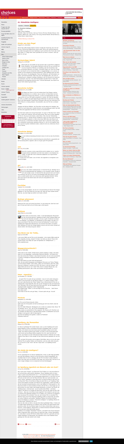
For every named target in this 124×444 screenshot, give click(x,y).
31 (2, 120)
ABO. (2, 49)
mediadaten (53, 434)
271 (25, 167)
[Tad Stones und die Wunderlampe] (74, 35)
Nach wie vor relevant (68, 57)
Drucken (58, 424)
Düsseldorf (46, 437)
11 (20, 352)
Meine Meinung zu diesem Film (26, 38)
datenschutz (44, 434)
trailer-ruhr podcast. (6, 44)
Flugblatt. (3, 42)
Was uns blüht (67, 141)
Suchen (79, 17)
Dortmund (41, 437)
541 (24, 89)
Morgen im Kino (33, 17)
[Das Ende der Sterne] (69, 35)
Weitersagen (22, 424)
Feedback (29, 424)
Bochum (26, 437)
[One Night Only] (64, 35)
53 (22, 62)
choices (29, 435)
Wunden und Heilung (68, 40)
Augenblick (4, 97)
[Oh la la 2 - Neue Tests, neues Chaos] (70, 35)
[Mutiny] (72, 35)
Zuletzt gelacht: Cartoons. (8, 99)
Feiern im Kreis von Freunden (71, 111)
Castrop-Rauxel (34, 437)
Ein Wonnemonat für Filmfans (71, 83)
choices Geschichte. (6, 104)
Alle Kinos (53, 17)
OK (91, 441)
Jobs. (2, 109)
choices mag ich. (5, 47)
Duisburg (51, 437)
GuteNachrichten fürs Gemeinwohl (7, 38)
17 (22, 201)
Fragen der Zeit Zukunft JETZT (9, 27)
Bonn (29, 437)
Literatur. (3, 79)
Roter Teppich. (5, 74)
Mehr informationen (83, 441)
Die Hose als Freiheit (68, 100)
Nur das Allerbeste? (68, 159)
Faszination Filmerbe (68, 45)
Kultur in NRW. (5, 89)
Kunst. (3, 84)
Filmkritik (26, 25)
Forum (48, 17)
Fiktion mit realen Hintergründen (71, 155)
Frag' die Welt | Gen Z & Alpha (7, 34)
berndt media (32, 434)
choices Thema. (5, 92)
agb (48, 434)
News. (3, 24)
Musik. (3, 81)
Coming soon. (5, 67)
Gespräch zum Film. (7, 73)
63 (23, 187)
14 (24, 133)
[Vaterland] (65, 35)
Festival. (4, 71)
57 (23, 45)
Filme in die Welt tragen (69, 116)
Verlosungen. (4, 107)
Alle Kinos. (5, 64)
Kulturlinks (4, 112)
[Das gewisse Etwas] (67, 35)
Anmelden (60, 17)
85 (21, 148)
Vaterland (65, 33)
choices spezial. (5, 86)
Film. (2, 54)
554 (24, 213)
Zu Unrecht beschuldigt (69, 146)
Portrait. (4, 76)
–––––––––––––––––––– (8, 102)
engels (33, 435)
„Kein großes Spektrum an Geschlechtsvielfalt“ (70, 122)
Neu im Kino (42, 17)
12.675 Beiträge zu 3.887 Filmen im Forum (8, 125)
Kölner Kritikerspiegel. (7, 56)
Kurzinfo (21, 25)
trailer (39, 435)
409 (22, 324)
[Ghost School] (77, 35)
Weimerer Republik (68, 133)
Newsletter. (4, 22)
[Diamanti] (80, 35)
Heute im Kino (25, 17)
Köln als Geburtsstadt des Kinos (71, 105)
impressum (37, 434)
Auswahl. (3, 94)
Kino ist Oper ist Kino (68, 78)
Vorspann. (4, 65)
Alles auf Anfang (67, 164)
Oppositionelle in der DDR (70, 67)
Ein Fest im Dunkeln (68, 128)
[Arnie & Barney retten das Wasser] (75, 35)
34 (22, 369)
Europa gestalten (5, 31)
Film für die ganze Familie (70, 136)
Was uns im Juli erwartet (69, 62)
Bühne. (3, 52)
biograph (25, 435)
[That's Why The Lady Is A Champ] (79, 35)
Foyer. (3, 69)
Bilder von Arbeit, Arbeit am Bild (71, 150)
